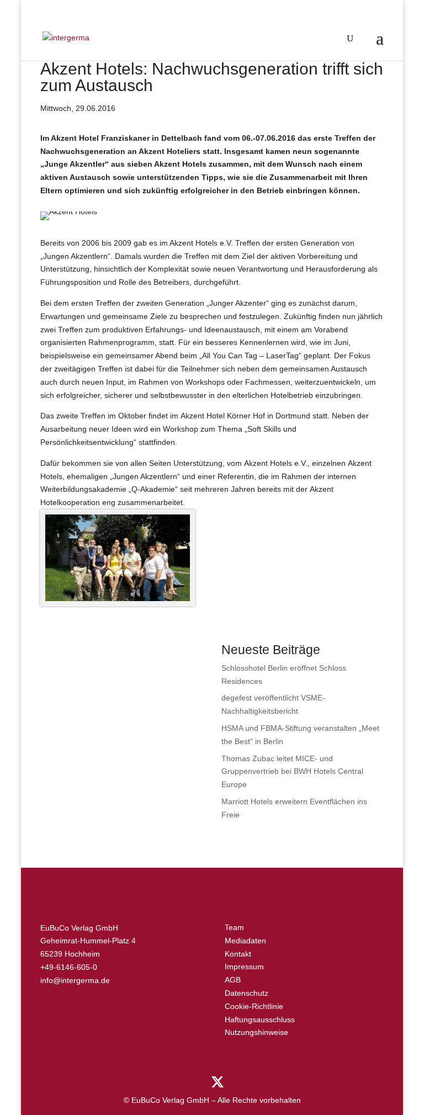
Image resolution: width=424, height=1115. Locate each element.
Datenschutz (246, 993)
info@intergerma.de (75, 980)
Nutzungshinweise (256, 1032)
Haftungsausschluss (260, 1019)
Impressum (244, 966)
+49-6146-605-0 (68, 967)
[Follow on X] (217, 1082)
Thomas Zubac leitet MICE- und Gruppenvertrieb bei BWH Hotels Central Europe (292, 771)
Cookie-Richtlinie (254, 1006)
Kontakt (238, 953)
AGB (233, 979)
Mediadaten (245, 940)
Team (234, 927)
